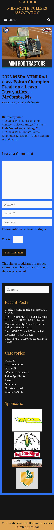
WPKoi (34, 527)
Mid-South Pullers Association (27, 10)
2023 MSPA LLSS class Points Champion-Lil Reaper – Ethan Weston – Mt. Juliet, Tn (26, 135)
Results (9, 380)
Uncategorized (14, 117)
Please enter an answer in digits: (24, 229)
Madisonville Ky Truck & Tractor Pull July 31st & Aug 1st (24, 325)
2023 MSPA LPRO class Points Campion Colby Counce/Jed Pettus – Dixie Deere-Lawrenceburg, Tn (24, 124)
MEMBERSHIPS (14, 364)
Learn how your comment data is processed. (25, 269)
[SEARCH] (48, 20)
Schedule (10, 384)
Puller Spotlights (15, 376)
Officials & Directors (17, 372)
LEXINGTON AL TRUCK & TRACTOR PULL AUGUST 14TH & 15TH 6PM (26, 318)
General (10, 360)
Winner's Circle (14, 392)
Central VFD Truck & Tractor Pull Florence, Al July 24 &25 (25, 333)
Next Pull (10, 368)
